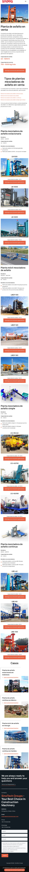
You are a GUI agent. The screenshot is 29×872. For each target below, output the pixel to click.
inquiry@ (3, 816)
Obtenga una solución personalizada (14, 70)
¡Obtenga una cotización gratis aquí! (14, 870)
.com (17, 816)
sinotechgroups (11, 816)
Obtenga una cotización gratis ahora (14, 182)
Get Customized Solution (11, 677)
